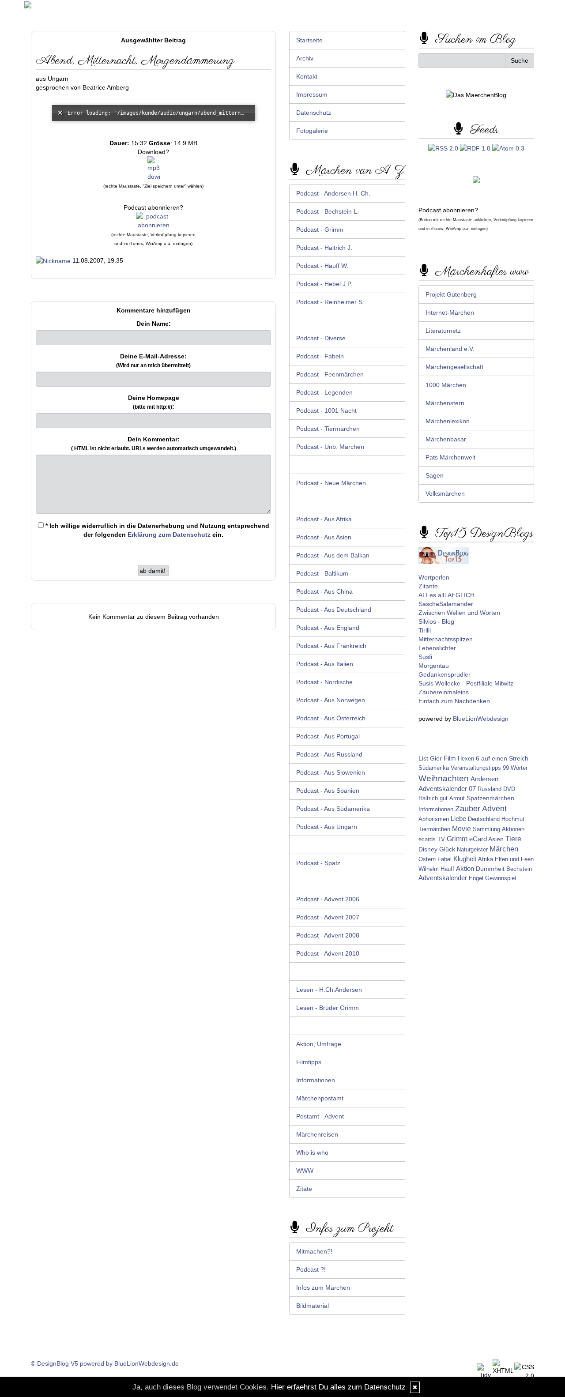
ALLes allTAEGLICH (446, 595)
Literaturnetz (443, 330)
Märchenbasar (446, 439)
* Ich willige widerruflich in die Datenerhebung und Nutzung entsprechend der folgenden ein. (156, 530)
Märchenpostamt (319, 1098)
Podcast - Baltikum (322, 573)
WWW (304, 1170)
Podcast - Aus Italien (324, 663)
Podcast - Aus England (327, 627)
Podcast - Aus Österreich (330, 718)
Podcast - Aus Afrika (324, 519)
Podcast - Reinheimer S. (330, 301)
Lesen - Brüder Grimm (327, 1007)
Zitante (428, 586)
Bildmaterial (312, 1305)
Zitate (304, 1188)
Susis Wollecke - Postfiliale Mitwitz (465, 683)
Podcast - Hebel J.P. (324, 283)
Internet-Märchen (450, 312)
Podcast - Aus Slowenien (330, 772)
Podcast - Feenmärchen (330, 374)
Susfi (425, 656)
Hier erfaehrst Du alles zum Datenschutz (338, 1387)
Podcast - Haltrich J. (324, 247)
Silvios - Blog (436, 621)
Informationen (315, 1080)
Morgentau (433, 665)
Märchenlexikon (448, 421)
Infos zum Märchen (323, 1287)
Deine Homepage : (153, 402)
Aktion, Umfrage (318, 1043)
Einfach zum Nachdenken (454, 700)
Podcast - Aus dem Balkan (332, 555)
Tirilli (424, 630)
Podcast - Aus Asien (323, 537)
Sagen (435, 475)
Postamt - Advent (320, 1116)
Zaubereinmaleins (443, 692)
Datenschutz (313, 112)
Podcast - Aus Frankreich (331, 645)
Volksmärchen (445, 493)
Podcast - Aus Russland (329, 754)
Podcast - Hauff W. (322, 265)
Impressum (312, 94)
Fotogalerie (312, 130)
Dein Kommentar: (153, 444)
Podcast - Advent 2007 (327, 917)
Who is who (312, 1152)
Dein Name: (153, 323)
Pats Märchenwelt (450, 457)
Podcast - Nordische (324, 681)
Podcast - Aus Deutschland (333, 609)
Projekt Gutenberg (451, 294)
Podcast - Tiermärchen (328, 428)
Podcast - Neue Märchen (331, 482)
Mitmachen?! (314, 1251)
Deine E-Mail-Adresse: (153, 361)
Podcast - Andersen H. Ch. (333, 193)
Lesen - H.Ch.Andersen (329, 989)
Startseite (309, 40)
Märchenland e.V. (450, 348)
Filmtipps (308, 1062)
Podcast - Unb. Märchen (330, 446)
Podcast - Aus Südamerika (333, 808)
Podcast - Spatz (318, 862)
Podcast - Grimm (319, 229)
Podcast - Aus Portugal (328, 736)
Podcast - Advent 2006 (327, 899)
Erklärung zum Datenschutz (169, 534)
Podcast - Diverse (321, 338)
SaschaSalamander (445, 603)
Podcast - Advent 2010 (327, 953)
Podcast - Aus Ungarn (326, 826)
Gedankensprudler (444, 674)
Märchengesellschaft (454, 366)
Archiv (304, 58)
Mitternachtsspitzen (445, 639)
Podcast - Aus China (324, 591)
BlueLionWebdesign (480, 718)
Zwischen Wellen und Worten (459, 612)
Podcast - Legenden (324, 392)
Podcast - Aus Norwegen (330, 700)
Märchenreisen (317, 1134)
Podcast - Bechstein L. (327, 211)
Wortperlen (433, 577)
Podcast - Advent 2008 (327, 935)
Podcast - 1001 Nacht (326, 410)
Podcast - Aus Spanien (327, 790)
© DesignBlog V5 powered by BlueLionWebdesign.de (105, 1363)
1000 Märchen (446, 384)
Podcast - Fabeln (320, 356)
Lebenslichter (437, 647)
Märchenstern (445, 403)
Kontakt (306, 76)
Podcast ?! (311, 1269)
